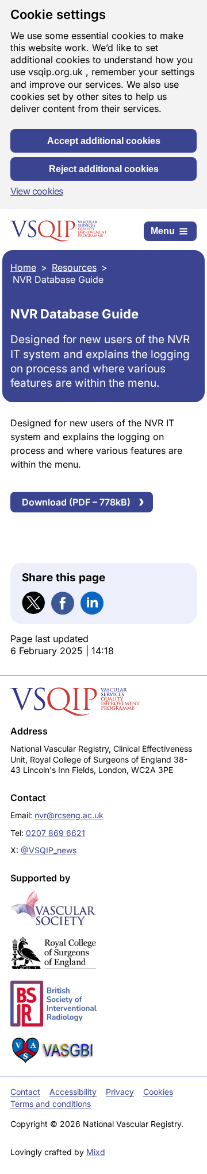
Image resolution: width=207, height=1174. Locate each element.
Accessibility (73, 1092)
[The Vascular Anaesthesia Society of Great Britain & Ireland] (53, 1050)
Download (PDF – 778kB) (76, 502)
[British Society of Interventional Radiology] (53, 1003)
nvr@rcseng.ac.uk (68, 815)
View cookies (36, 191)
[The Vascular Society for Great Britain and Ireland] (53, 908)
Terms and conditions (50, 1104)
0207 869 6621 (55, 833)
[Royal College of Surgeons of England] (53, 953)
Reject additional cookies (104, 169)
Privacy (120, 1092)
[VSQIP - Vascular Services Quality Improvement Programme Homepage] (58, 231)
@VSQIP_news (48, 850)
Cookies (158, 1092)
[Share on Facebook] (62, 603)
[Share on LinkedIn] (91, 603)
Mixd (95, 1152)
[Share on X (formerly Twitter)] (33, 603)
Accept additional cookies (103, 141)
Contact (25, 1092)
